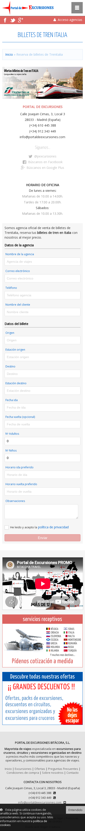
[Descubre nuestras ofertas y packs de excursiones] (42, 698)
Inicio (9, 54)
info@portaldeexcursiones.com (39, 802)
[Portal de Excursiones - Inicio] (26, 14)
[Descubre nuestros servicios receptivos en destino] (42, 640)
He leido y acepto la (23, 527)
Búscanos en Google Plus (45, 167)
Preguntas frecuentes (63, 769)
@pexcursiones (44, 156)
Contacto (72, 773)
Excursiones (23, 769)
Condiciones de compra (23, 773)
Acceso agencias (69, 19)
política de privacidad (53, 527)
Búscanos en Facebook (45, 162)
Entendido (75, 810)
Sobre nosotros (52, 773)
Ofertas (39, 769)
